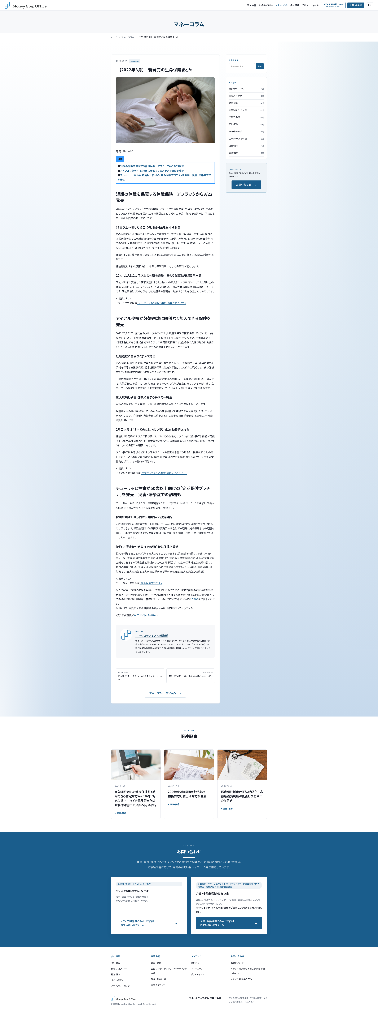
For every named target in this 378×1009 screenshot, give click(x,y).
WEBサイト (140, 615)
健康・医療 (134, 61)
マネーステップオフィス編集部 (151, 635)
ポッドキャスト (197, 974)
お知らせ (195, 963)
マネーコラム (281, 5)
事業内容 (251, 5)
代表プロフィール (310, 5)
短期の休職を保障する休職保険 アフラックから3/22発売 (152, 166)
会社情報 (294, 5)
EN (370, 5)
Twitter (152, 615)
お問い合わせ (356, 5)
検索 (260, 66)
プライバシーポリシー (121, 985)
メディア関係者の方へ (241, 978)
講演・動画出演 (158, 978)
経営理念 (115, 974)
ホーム (114, 37)
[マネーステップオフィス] (26, 5)
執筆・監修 (156, 963)
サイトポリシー (118, 980)
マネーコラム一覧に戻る (162, 693)
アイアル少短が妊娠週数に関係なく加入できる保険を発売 (152, 170)
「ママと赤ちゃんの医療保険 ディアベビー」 (164, 473)
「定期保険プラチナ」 (151, 583)
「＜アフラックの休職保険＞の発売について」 (161, 303)
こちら (195, 599)
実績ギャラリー (266, 5)
